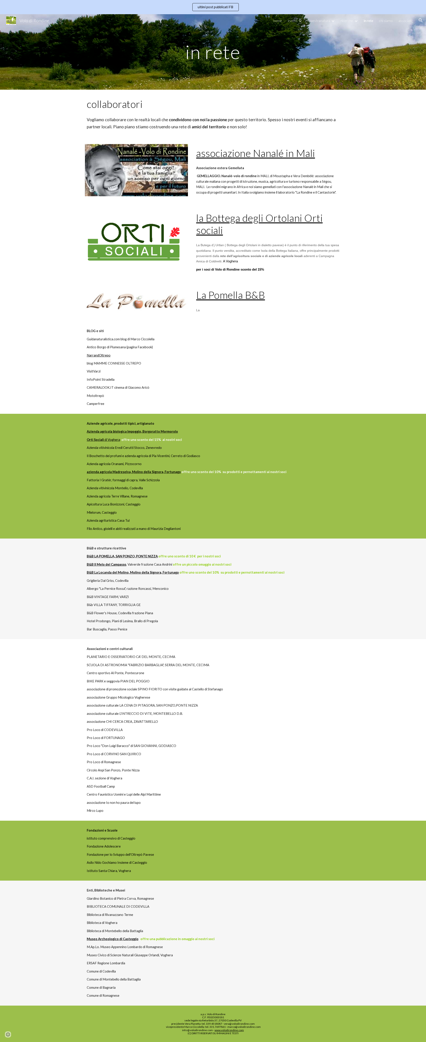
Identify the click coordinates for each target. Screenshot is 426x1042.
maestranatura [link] (319, 20)
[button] (420, 20)
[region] (213, 7)
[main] (213, 52)
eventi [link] (292, 20)
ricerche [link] (347, 20)
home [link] (277, 20)
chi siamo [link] (386, 20)
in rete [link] (368, 20)
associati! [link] (405, 20)
